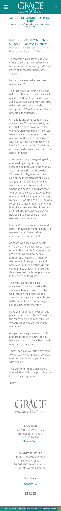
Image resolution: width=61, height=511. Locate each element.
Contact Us (30, 483)
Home (12, 24)
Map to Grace (30, 441)
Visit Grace (30, 478)
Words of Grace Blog (25, 24)
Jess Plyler (24, 51)
